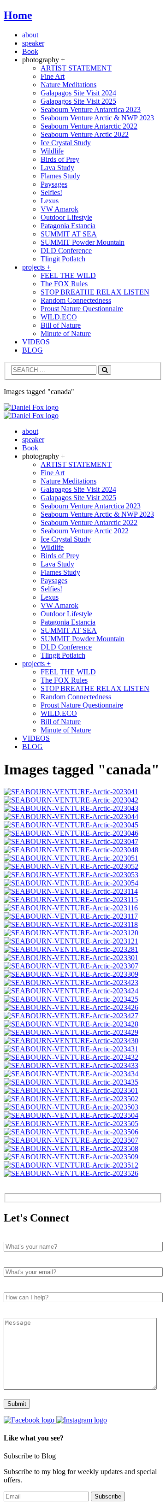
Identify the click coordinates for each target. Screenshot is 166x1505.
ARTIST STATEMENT (76, 68)
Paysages (54, 184)
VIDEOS (36, 342)
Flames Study (60, 176)
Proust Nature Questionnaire (82, 309)
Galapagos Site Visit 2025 (78, 101)
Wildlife (52, 151)
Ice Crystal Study (66, 143)
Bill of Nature (61, 325)
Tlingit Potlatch (63, 259)
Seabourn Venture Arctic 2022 (85, 134)
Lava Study (57, 167)
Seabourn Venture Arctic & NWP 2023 (97, 118)
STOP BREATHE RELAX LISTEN (95, 292)
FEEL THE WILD (68, 275)
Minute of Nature (66, 333)
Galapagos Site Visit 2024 (78, 93)
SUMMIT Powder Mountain (83, 242)
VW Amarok (59, 209)
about (30, 35)
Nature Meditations (68, 85)
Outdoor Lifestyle (66, 217)
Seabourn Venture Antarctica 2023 (91, 109)
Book (30, 51)
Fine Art (53, 76)
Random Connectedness (76, 300)
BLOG (32, 350)
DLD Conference (66, 250)
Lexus (50, 201)
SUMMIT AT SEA (69, 234)
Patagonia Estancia (68, 226)
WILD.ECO (59, 317)
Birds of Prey (60, 159)
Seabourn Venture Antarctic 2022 (89, 126)
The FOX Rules (64, 284)
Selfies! (51, 192)
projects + (36, 267)
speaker (33, 43)
